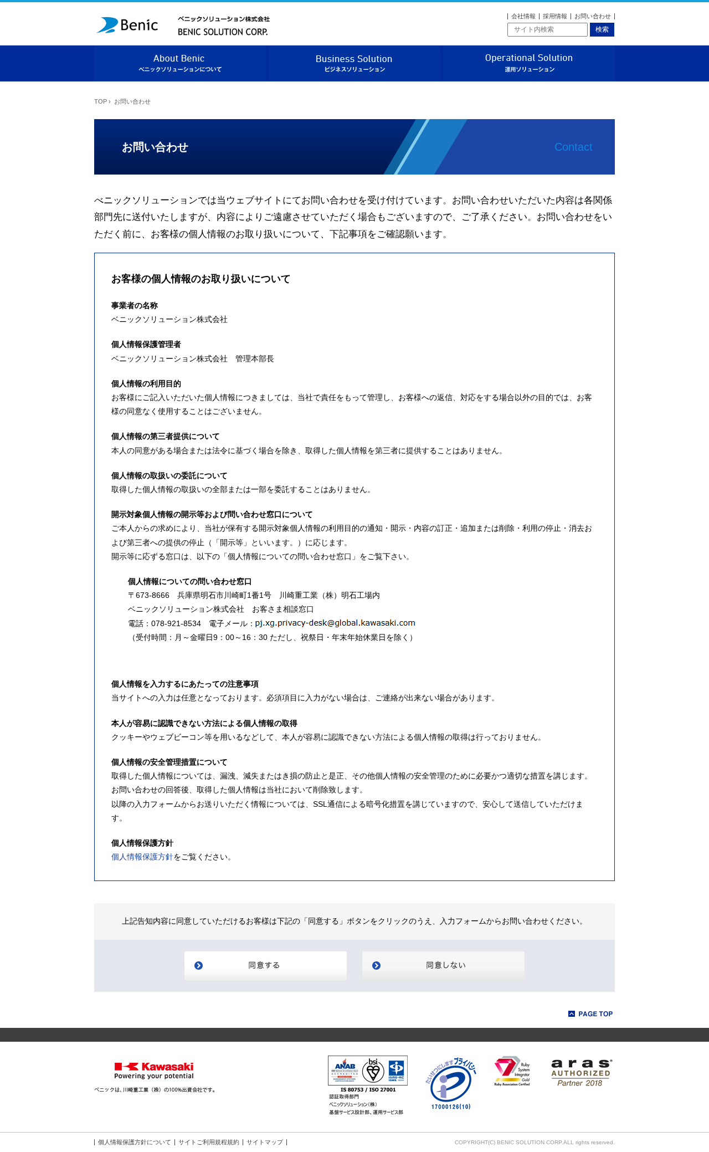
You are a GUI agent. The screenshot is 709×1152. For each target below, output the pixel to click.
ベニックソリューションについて (180, 63)
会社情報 (523, 16)
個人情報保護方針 (142, 856)
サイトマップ (264, 1142)
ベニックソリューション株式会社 (182, 24)
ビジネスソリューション (354, 63)
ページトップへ (591, 1014)
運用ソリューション (529, 63)
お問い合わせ (592, 16)
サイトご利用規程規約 (208, 1142)
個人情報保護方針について (134, 1142)
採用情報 (555, 16)
